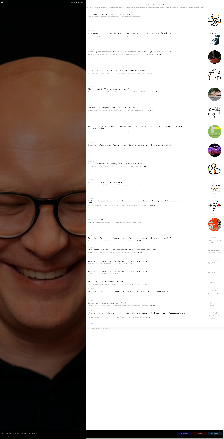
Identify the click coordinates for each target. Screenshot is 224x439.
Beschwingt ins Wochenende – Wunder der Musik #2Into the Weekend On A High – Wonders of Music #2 (129, 238)
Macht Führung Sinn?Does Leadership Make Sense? (108, 89)
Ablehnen (200, 433)
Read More (145, 35)
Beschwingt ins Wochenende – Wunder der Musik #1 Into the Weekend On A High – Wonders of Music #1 (130, 291)
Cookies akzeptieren (185, 433)
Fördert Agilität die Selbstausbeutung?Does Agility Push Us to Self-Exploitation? (119, 163)
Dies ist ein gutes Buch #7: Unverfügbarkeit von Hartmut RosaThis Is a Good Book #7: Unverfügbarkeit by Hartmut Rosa (135, 33)
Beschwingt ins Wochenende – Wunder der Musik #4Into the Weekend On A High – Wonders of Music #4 (129, 52)
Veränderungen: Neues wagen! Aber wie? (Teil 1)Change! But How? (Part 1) (117, 271)
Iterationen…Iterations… (97, 219)
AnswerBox (108, 328)
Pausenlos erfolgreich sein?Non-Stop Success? (106, 182)
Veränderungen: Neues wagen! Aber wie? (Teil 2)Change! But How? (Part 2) (117, 261)
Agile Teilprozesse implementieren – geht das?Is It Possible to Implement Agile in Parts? (122, 249)
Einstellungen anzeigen (215, 433)
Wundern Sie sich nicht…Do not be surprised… (106, 281)
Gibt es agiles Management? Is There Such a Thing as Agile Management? (117, 70)
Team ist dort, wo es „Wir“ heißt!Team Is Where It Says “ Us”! (111, 14)
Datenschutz (14, 437)
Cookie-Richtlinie (6, 437)
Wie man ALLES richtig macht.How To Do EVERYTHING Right (112, 107)
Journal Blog (104, 328)
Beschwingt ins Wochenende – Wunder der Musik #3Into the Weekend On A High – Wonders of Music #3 (129, 145)
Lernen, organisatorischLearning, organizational (107, 303)
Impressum (21, 437)
